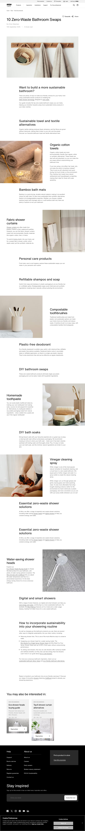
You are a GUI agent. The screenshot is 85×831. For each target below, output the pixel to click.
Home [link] (8, 10)
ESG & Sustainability (30, 773)
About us (27, 757)
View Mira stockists (60, 760)
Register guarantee (13, 773)
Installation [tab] (38, 5)
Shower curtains (12, 227)
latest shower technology (26, 100)
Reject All (63, 823)
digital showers (49, 513)
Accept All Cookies (63, 827)
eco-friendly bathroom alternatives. (54, 661)
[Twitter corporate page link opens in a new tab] (12, 811)
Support (9, 757)
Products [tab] (18, 5)
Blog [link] (12, 10)
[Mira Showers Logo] (9, 5)
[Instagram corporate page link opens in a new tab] (16, 811)
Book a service (11, 761)
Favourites (58, 1)
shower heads (37, 513)
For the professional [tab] (55, 5)
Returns (9, 769)
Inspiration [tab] (29, 5)
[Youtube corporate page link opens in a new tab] (24, 811)
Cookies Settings (63, 819)
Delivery (9, 765)
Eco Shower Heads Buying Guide (17, 569)
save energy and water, (26, 605)
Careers (26, 761)
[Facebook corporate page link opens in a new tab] (8, 811)
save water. (46, 100)
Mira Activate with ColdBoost (16, 575)
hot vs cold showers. (46, 654)
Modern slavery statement (32, 769)
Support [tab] (45, 5)
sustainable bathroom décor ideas (29, 661)
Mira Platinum (31, 607)
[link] (13, 10)
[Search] (74, 5)
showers (36, 678)
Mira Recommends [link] (18, 10)
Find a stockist (40, 1)
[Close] (82, 823)
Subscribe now (70, 798)
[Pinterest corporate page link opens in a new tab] (20, 811)
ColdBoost (48, 678)
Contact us (49, 1)
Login (66, 1)
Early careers (28, 765)
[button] (66, 16)
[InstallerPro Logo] (74, 1)
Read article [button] (14, 729)
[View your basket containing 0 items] (77, 5)
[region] (42, 823)
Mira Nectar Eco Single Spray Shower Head (34, 643)
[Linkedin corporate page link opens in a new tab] (28, 811)
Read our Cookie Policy (38, 824)
